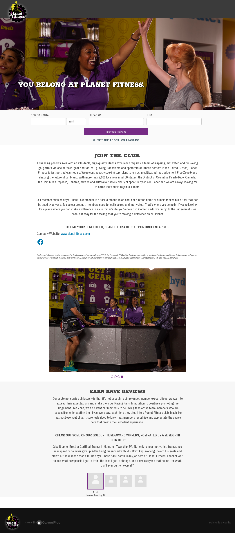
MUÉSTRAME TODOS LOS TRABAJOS (116, 140)
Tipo (149, 115)
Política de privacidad (220, 522)
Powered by (31, 522)
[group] (117, 320)
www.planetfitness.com (75, 233)
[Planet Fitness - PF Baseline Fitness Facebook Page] (40, 242)
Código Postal (40, 115)
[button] (112, 376)
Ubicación (95, 115)
